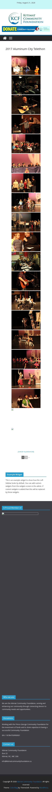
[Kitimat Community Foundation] (5, 38)
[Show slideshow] (26, 452)
